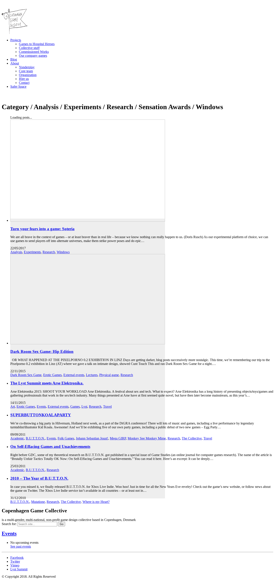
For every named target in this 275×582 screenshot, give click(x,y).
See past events (20, 546)
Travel (107, 406)
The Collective (192, 438)
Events (41, 406)
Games (75, 406)
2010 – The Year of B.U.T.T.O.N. (39, 478)
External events (73, 375)
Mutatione (38, 502)
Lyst (84, 406)
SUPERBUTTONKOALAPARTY (40, 415)
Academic (17, 438)
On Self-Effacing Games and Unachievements (50, 446)
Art (12, 406)
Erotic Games (52, 375)
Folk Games (66, 438)
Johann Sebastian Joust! (92, 438)
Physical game (109, 375)
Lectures (92, 375)
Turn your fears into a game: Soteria (42, 229)
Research (49, 252)
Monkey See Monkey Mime (147, 438)
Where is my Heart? (96, 502)
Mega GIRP (118, 438)
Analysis (16, 252)
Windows (63, 252)
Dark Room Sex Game (25, 375)
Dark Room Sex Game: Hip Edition (41, 351)
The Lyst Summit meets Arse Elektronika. (47, 383)
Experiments (32, 252)
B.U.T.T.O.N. (35, 438)
